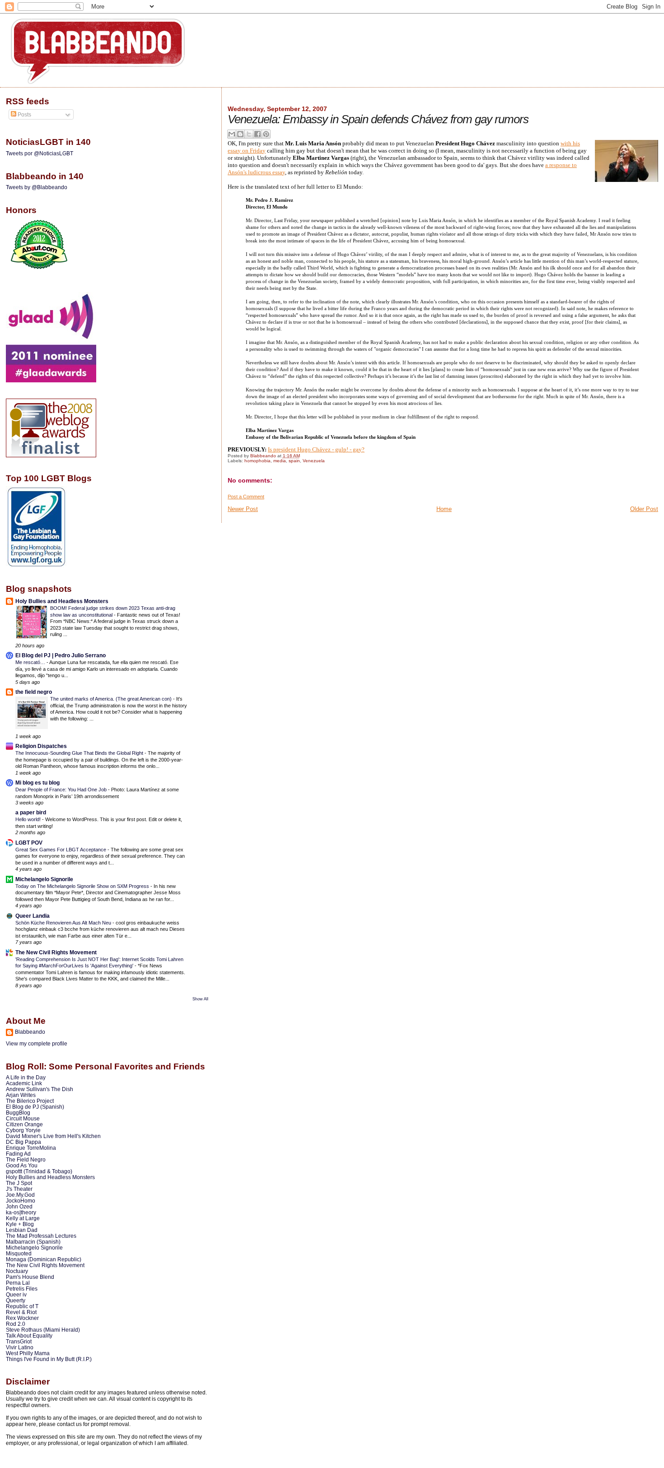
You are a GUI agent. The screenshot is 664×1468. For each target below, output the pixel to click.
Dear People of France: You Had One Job (61, 789)
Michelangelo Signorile (44, 879)
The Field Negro (26, 1159)
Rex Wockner (22, 1318)
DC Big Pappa (23, 1142)
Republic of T (22, 1306)
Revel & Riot (21, 1312)
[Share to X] (248, 134)
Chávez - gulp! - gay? (338, 449)
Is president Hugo (290, 449)
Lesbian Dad (21, 1230)
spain (294, 460)
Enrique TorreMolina (31, 1148)
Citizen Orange (24, 1124)
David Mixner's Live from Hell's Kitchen (53, 1136)
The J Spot (19, 1183)
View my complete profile (36, 1044)
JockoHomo (20, 1200)
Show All (200, 999)
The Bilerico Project (30, 1101)
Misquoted (19, 1253)
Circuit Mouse (23, 1118)
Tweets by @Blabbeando (36, 187)
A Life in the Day (26, 1077)
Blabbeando (30, 1032)
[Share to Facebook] (257, 134)
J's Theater (19, 1189)
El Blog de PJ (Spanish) (35, 1107)
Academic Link (24, 1083)
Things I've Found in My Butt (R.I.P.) (49, 1359)
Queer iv (16, 1294)
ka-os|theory (21, 1212)
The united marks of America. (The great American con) (111, 698)
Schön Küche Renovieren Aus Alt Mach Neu (63, 922)
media (279, 460)
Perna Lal (18, 1283)
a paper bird (30, 812)
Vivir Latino (19, 1347)
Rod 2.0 (15, 1324)
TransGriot (19, 1341)
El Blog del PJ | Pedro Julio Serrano (60, 655)
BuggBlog (18, 1112)
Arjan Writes (21, 1095)
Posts (23, 114)
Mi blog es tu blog (37, 782)
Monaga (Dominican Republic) (43, 1259)
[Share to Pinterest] (266, 134)
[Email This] (231, 134)
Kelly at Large (23, 1218)
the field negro (33, 692)
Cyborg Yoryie (23, 1130)
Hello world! (28, 819)
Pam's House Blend (30, 1277)
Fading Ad (18, 1154)
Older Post (644, 509)
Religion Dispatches (41, 746)
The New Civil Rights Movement (56, 952)
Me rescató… (31, 662)
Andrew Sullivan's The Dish (39, 1089)
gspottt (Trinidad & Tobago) (39, 1171)
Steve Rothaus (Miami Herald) (43, 1330)
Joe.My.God (20, 1195)
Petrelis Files (21, 1288)
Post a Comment (246, 496)
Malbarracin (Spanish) (33, 1242)
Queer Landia (32, 916)
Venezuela (314, 460)
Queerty (15, 1300)
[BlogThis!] (240, 134)
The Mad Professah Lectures (41, 1236)
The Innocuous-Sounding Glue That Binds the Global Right (80, 753)
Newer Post (243, 509)
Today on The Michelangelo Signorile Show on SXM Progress (82, 886)
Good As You (21, 1165)
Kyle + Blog (20, 1224)
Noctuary (17, 1271)
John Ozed (19, 1206)
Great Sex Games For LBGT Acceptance (61, 849)
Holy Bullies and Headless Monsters (61, 601)
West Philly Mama (28, 1353)
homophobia (257, 460)
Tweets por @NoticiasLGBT (39, 153)
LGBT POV (28, 842)
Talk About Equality (29, 1335)
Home (444, 509)
